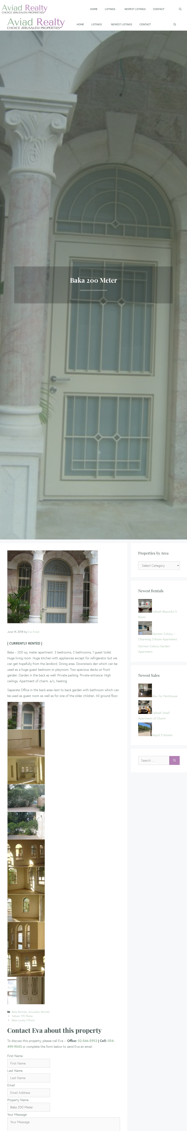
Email (11, 1085)
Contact (158, 9)
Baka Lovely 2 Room (23, 1020)
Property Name (17, 1100)
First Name (15, 1056)
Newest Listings (135, 9)
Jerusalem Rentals (39, 1012)
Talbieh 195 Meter (22, 1016)
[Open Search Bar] (180, 9)
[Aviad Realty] (36, 24)
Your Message (17, 1114)
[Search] (174, 760)
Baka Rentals (19, 1012)
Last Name (14, 1071)
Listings (110, 9)
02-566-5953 (87, 1040)
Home (94, 9)
